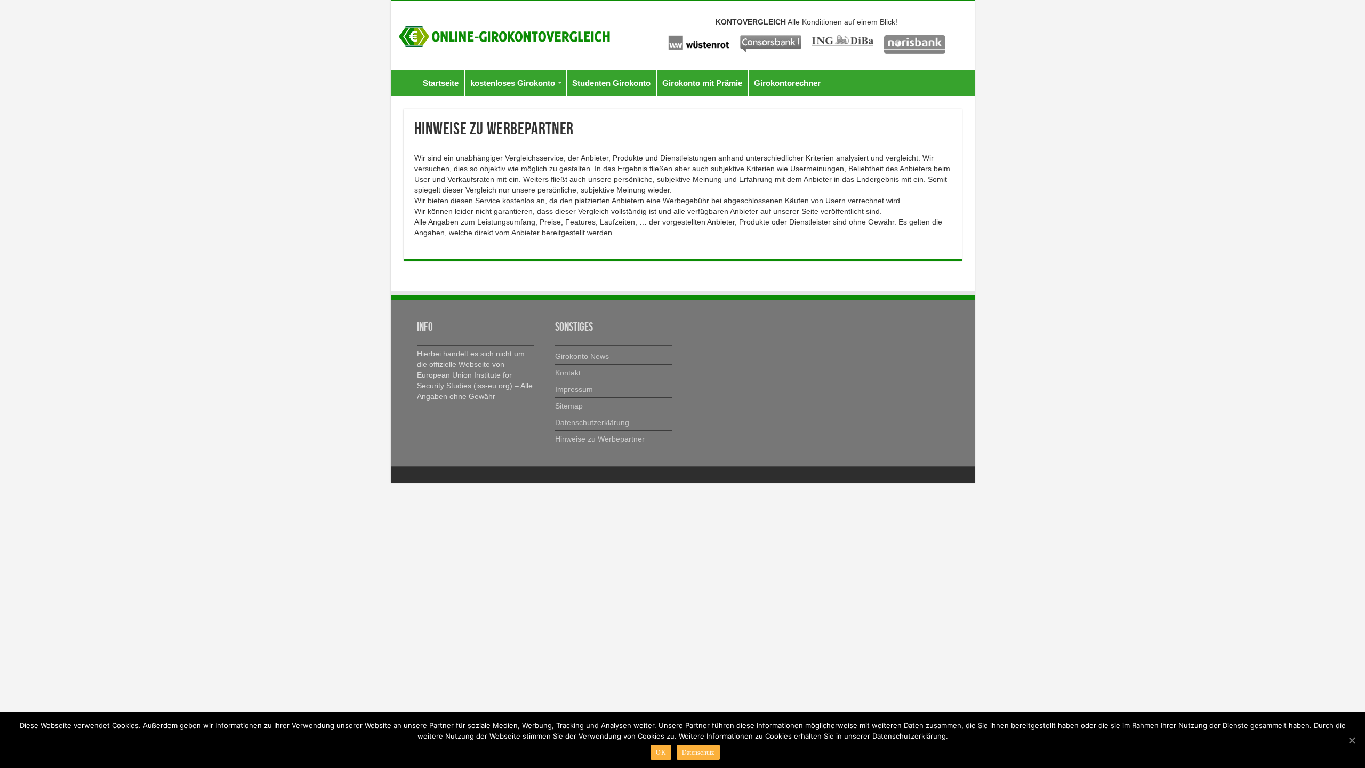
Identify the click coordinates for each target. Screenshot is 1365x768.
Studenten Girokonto (611, 82)
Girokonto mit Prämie (702, 82)
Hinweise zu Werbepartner (600, 439)
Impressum (574, 389)
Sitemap (569, 406)
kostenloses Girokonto (512, 82)
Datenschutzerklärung (592, 422)
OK (661, 752)
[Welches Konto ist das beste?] (504, 34)
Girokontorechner (787, 82)
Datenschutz (698, 752)
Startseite (441, 82)
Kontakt (568, 373)
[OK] (1351, 740)
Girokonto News (582, 356)
